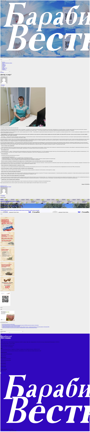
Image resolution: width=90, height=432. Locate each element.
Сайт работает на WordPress (4, 430)
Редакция (3, 195)
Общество (3, 64)
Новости (3, 62)
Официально (4, 69)
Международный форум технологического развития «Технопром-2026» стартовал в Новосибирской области (19, 327)
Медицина (4, 65)
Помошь (3, 68)
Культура (3, 66)
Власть (3, 63)
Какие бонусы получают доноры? (5, 186)
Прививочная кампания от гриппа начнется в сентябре (9, 201)
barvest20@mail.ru (3, 367)
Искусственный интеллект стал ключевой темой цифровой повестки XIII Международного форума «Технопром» (20, 325)
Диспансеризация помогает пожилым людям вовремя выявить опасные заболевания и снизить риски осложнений (19, 210)
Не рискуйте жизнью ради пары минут (8, 324)
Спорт (3, 67)
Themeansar (18, 430)
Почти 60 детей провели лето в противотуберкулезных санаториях (11, 205)
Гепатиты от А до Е (3, 185)
